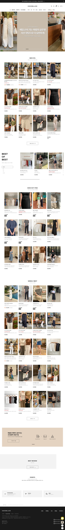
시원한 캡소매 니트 (36, 303)
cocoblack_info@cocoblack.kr (24, 518)
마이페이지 (61, 510)
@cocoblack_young (33, 480)
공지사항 (4, 504)
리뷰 (51, 510)
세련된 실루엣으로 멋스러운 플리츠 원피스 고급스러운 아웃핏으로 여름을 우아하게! (24, 266)
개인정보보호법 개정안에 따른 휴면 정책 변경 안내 (35, 504)
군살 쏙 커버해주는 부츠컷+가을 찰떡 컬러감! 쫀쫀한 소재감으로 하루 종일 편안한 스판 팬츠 (24, 82)
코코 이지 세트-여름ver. (50, 237)
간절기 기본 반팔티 (7, 132)
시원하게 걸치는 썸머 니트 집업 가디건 (37, 172)
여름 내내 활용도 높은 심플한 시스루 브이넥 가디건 (24, 172)
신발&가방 (40, 9)
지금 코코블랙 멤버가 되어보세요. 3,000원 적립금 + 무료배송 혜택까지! (32, 1)
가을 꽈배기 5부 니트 (36, 106)
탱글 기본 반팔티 (35, 210)
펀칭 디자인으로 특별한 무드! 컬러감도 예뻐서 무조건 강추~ (8, 239)
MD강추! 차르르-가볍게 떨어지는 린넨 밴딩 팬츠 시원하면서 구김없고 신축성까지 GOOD (53, 212)
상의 (31, 9)
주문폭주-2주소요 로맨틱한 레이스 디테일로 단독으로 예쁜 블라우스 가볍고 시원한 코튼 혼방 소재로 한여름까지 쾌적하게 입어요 (10, 305)
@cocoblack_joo (40, 480)
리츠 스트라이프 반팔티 (7, 106)
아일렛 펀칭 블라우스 (7, 237)
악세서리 (44, 9)
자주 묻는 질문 (16, 513)
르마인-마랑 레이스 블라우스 (8, 303)
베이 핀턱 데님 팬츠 (36, 356)
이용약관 (3, 513)
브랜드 (42, 510)
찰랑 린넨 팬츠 (49, 210)
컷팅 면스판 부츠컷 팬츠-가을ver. (24, 80)
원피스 (37, 9)
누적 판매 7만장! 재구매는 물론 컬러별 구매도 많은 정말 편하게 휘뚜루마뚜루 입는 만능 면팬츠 (53, 135)
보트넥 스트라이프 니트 (36, 132)
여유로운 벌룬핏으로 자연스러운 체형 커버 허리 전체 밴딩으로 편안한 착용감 (53, 109)
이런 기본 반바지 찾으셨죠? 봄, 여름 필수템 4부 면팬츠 (22, 135)
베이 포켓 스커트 (49, 303)
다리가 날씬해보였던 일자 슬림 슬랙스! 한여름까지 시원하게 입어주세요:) (23, 239)
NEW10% (13, 9)
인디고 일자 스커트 (36, 80)
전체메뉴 (47, 510)
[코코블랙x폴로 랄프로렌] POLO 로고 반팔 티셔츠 (10, 81)
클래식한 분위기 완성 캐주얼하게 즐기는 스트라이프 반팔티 (10, 109)
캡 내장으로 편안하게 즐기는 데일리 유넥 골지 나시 (10, 411)
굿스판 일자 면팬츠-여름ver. (51, 132)
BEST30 (17, 9)
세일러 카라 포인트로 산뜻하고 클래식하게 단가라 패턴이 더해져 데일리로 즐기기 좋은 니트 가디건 (55, 172)
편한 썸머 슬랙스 (21, 237)
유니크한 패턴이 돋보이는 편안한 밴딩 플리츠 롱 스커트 (8, 385)
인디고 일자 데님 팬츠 (50, 80)
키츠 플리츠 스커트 (7, 382)
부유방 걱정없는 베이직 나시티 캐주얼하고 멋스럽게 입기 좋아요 (37, 239)
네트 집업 (35, 170)
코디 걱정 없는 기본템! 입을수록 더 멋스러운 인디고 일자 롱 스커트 (38, 82)
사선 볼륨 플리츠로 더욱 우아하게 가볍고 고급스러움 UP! (37, 411)
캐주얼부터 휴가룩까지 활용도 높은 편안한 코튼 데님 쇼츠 (37, 358)
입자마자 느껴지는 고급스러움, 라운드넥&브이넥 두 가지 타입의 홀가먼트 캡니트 (10, 212)
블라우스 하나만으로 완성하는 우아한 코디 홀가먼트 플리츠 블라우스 (52, 266)
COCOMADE (23, 9)
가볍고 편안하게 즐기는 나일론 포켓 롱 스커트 (50, 305)
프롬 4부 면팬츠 (21, 132)
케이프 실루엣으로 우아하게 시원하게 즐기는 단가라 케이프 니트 (37, 135)
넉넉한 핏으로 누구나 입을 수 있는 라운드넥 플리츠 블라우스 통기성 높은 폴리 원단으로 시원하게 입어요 (25, 411)
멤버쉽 (54, 9)
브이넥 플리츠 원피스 (7, 264)
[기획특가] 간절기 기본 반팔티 (23, 106)
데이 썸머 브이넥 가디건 (23, 170)
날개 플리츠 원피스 (21, 264)
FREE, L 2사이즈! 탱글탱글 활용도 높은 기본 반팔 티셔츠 (38, 212)
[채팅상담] (62, 520)
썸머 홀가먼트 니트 (7, 210)
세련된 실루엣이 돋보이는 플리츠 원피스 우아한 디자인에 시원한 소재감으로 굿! (9, 266)
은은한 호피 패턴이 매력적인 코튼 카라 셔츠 (50, 411)
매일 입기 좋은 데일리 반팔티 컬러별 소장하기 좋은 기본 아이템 (25, 109)
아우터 (29, 9)
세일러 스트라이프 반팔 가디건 (53, 170)
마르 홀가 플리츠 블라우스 (51, 264)
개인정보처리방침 (7, 513)
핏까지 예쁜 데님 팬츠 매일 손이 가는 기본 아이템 (53, 82)
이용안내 (12, 513)
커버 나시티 (34, 237)
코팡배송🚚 (49, 9)
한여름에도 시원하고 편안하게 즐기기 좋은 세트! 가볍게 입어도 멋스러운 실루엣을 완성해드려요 (53, 239)
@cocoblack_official (25, 480)
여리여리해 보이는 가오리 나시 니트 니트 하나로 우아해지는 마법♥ (37, 305)
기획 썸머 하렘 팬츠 (50, 106)
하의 (33, 9)
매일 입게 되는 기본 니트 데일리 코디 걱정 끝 (36, 109)
